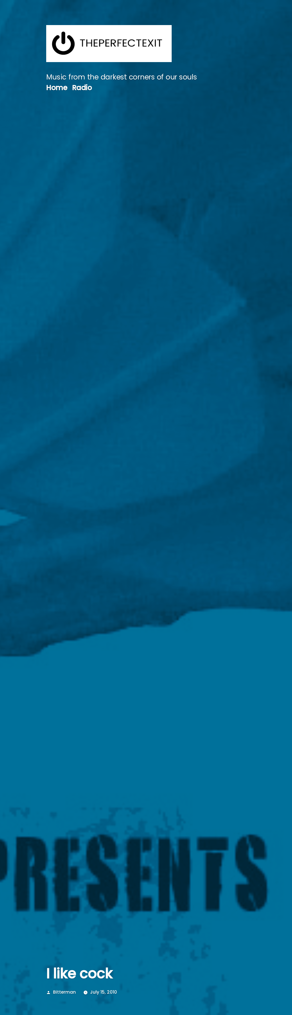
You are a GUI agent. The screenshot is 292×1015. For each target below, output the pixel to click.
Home (56, 88)
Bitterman (64, 992)
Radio (82, 88)
